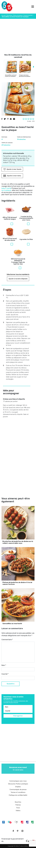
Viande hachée (28, 15)
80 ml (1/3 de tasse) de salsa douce (10, 239)
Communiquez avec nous (18, 781)
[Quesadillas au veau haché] (18, 605)
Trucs (18, 808)
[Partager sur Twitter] (5, 119)
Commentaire (7, 640)
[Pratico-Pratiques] (4, 822)
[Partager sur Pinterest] (7, 119)
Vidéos (18, 810)
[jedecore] (27, 822)
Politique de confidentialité (18, 795)
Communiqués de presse (18, 789)
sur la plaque (6, 190)
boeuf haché (6, 188)
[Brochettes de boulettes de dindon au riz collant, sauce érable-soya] (18, 522)
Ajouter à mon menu (14, 176)
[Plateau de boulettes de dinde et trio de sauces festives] (18, 564)
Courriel (5, 674)
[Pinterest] (17, 831)
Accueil (4, 15)
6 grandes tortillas (26, 239)
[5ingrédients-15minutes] (10, 822)
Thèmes (18, 805)
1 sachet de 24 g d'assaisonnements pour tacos (26, 218)
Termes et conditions (18, 792)
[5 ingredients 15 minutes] (5, 7)
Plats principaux (17, 15)
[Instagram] (22, 831)
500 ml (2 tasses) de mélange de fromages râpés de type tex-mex (18, 261)
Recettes (9, 15)
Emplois (18, 787)
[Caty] (16, 822)
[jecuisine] (22, 822)
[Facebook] (13, 831)
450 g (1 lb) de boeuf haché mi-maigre (10, 218)
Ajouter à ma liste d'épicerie (18, 279)
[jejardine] (32, 822)
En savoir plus (18, 768)
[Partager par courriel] (14, 119)
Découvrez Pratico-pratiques (18, 784)
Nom (4, 665)
